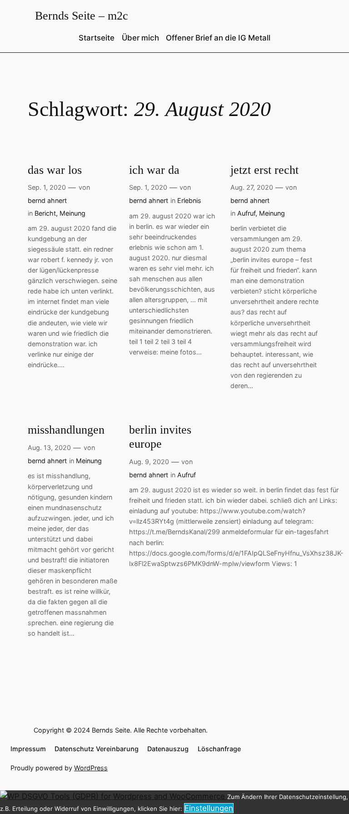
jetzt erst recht (264, 170)
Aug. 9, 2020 (149, 461)
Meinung (72, 213)
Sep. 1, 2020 (47, 187)
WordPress (91, 768)
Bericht (45, 213)
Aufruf (246, 213)
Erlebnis (189, 200)
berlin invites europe (160, 436)
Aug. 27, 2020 (251, 187)
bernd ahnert (47, 200)
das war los (55, 170)
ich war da (154, 170)
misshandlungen (66, 429)
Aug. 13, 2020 (49, 447)
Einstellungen (208, 808)
